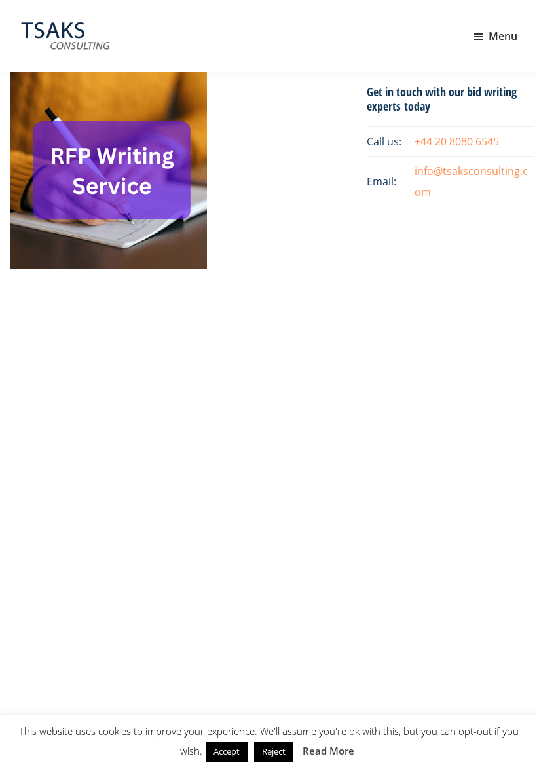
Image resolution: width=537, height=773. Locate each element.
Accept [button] (226, 751)
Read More (328, 750)
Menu (503, 36)
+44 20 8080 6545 (457, 141)
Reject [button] (274, 751)
